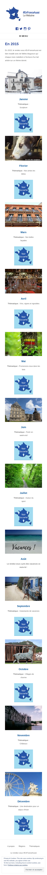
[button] (23, 13)
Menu (25, 36)
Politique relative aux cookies (18, 865)
